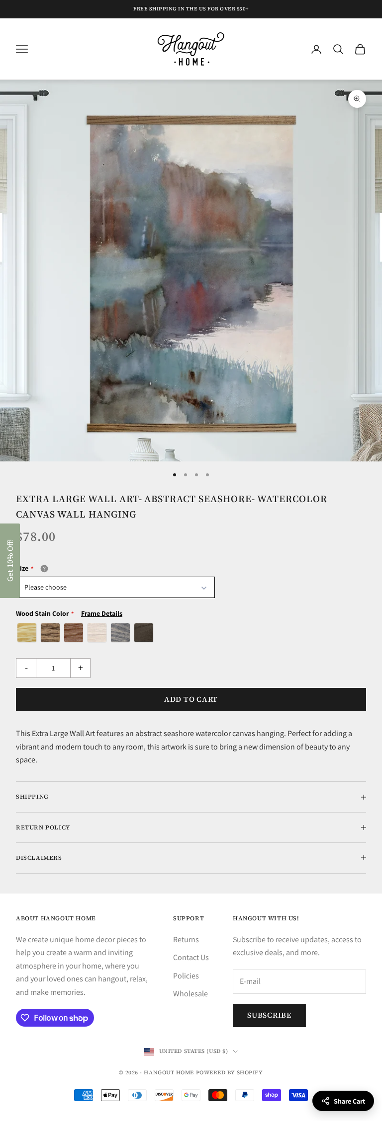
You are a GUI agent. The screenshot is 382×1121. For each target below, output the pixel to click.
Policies (186, 976)
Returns (186, 939)
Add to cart (191, 699)
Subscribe (269, 1015)
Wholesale (190, 993)
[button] (10, 560)
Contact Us (191, 957)
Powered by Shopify (229, 1072)
